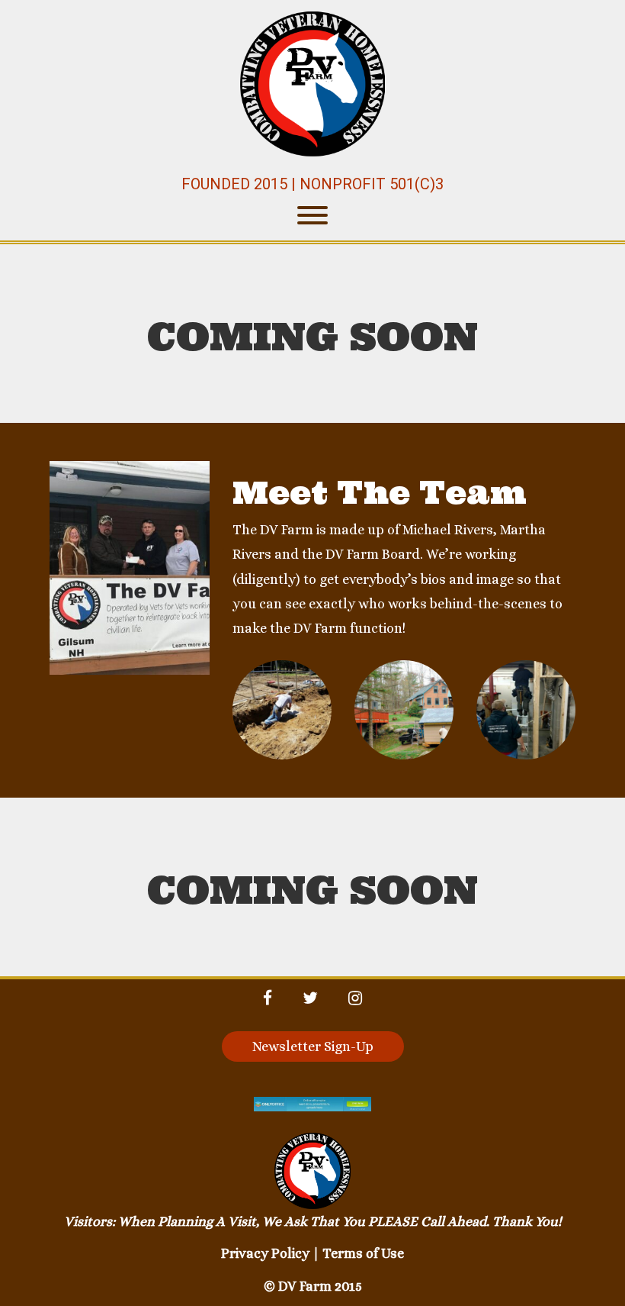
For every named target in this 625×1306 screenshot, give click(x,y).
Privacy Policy (265, 1253)
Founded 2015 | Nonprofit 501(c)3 (312, 184)
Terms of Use (363, 1253)
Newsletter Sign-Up (312, 1046)
